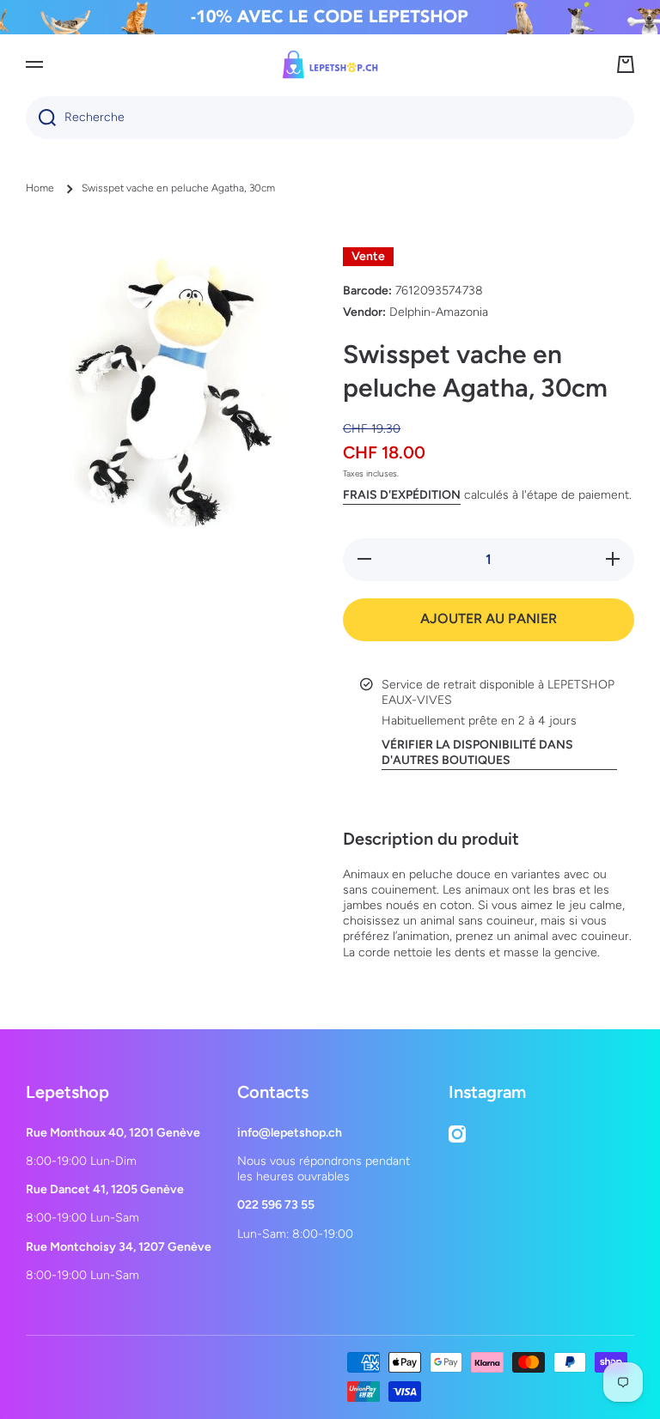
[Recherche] (41, 117)
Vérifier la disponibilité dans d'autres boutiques (477, 752)
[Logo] (330, 64)
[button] (625, 64)
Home (40, 188)
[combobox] (330, 117)
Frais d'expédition (402, 495)
